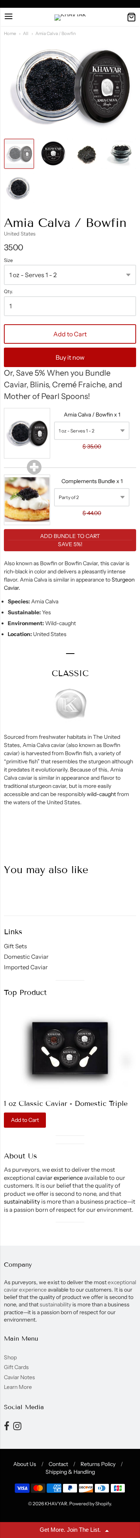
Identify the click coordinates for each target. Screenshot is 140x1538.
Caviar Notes (19, 1377)
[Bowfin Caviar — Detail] (19, 188)
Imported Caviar (26, 967)
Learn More (18, 1386)
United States (19, 233)
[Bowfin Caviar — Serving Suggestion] (121, 154)
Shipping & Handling (70, 1471)
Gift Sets (15, 946)
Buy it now (70, 357)
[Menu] (8, 17)
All (25, 33)
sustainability (22, 1201)
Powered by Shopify (90, 1503)
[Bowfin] (19, 154)
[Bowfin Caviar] (53, 154)
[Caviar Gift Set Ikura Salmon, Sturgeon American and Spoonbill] (70, 1048)
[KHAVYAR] (70, 17)
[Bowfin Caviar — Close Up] (87, 154)
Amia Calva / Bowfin (55, 33)
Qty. (8, 291)
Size (8, 260)
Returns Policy (98, 1464)
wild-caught (102, 794)
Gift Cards (16, 1367)
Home (10, 33)
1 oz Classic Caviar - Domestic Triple (66, 1103)
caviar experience (59, 1177)
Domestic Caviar (26, 956)
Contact (58, 1464)
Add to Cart (70, 334)
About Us (24, 1464)
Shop (10, 1357)
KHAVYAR (56, 1503)
